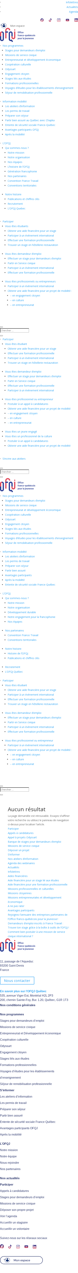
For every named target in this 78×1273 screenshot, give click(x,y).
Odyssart (10, 69)
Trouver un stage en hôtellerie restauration (33, 245)
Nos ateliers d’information (23, 859)
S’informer (14, 854)
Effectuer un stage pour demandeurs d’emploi (34, 258)
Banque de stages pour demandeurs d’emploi (34, 841)
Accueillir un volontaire (14, 1228)
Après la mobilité (15, 134)
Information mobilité (15, 101)
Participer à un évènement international (31, 268)
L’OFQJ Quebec (16, 208)
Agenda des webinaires (21, 863)
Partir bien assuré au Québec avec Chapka (30, 120)
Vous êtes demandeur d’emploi (23, 253)
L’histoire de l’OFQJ (19, 166)
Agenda (73, 11)
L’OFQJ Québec (14, 671)
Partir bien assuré (15, 570)
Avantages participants (18, 575)
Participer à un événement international (31, 235)
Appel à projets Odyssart (22, 837)
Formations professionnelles (22, 83)
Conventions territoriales (22, 185)
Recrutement (15, 203)
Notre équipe (8, 1156)
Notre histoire (13, 194)
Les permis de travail (17, 111)
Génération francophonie (22, 171)
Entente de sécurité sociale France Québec (28, 1121)
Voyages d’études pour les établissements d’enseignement (39, 88)
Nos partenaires (17, 176)
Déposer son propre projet (17, 1209)
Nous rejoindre (9, 1162)
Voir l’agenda (8, 1216)
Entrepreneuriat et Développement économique (30, 1033)
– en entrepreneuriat (22, 305)
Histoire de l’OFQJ (18, 653)
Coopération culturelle (18, 64)
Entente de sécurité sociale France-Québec (30, 125)
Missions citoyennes (20, 893)
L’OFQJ (7, 143)
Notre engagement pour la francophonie (31, 617)
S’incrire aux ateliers (14, 458)
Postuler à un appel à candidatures (28, 404)
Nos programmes (13, 45)
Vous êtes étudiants (16, 226)
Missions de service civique (21, 55)
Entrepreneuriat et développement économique (33, 59)
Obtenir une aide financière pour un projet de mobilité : (40, 291)
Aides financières (18, 876)
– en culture (17, 300)
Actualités (72, 7)
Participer (8, 221)
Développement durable (22, 612)
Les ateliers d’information (20, 106)
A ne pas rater (16, 906)
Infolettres (72, 2)
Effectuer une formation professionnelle (31, 240)
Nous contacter (17, 980)
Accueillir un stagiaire (14, 1222)
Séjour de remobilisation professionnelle (28, 92)
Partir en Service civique (21, 263)
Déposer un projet (18, 850)
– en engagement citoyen (25, 295)
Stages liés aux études (18, 78)
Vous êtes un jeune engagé (21, 431)
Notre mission (16, 152)
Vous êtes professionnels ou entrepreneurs (30, 281)
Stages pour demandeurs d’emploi (25, 50)
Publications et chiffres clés (23, 199)
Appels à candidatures (21, 833)
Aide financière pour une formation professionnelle (37, 884)
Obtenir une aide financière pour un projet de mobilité (39, 408)
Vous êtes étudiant (16, 344)
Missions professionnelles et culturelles (31, 889)
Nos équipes (15, 162)
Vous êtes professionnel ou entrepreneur (29, 399)
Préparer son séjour (16, 115)
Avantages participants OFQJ (22, 129)
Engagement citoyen (17, 74)
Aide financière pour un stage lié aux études (33, 880)
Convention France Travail (23, 180)
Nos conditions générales (17, 1005)
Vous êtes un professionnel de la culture (28, 436)
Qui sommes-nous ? (17, 148)
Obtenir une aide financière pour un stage (32, 231)
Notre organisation (19, 157)
